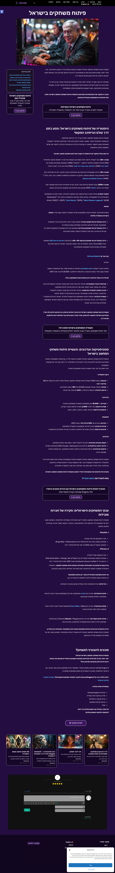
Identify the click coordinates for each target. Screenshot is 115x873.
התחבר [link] (50, 2)
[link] (2, 11)
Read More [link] (104, 761)
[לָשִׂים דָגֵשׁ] (31, 803)
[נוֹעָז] (26, 803)
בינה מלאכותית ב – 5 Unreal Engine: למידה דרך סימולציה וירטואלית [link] (44, 754)
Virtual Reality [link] (94, 256)
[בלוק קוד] (43, 803)
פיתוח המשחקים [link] (87, 268)
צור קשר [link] (75, 2)
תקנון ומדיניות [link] (91, 869)
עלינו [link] (83, 2)
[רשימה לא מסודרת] (38, 803)
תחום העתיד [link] (88, 478)
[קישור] (46, 803)
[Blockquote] (41, 803)
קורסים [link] (92, 2)
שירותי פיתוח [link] (96, 4)
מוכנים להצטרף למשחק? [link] (23, 90)
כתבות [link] (58, 2)
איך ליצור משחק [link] (75, 752)
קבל (90, 865)
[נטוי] (28, 803)
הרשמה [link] (71, 845)
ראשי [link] (99, 2)
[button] (69, 850)
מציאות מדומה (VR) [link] (56, 241)
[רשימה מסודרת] (36, 803)
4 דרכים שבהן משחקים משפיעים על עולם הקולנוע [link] (97, 753)
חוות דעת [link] (66, 2)
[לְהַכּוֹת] (33, 803)
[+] (51, 803)
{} (48, 803)
